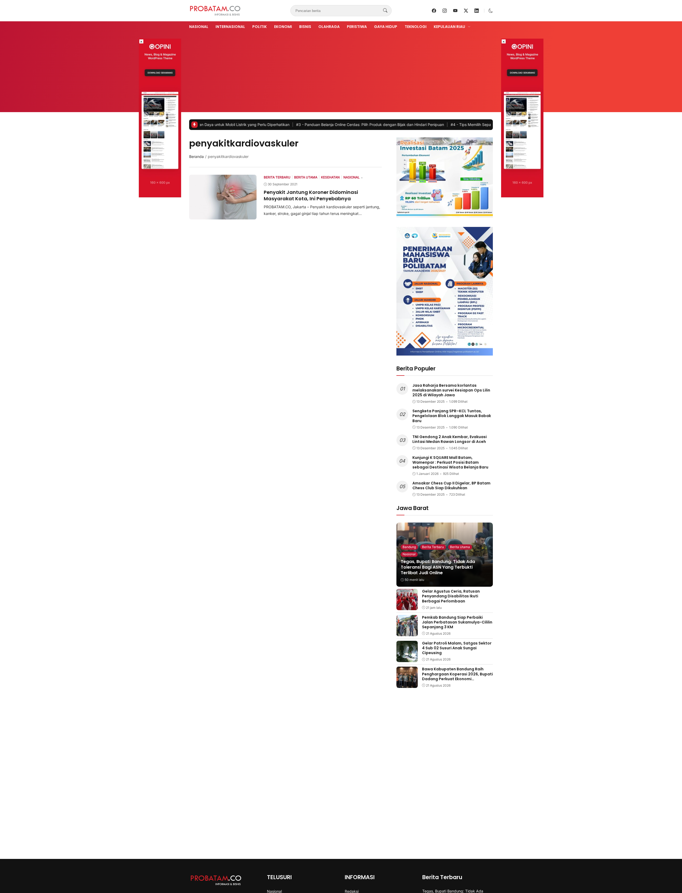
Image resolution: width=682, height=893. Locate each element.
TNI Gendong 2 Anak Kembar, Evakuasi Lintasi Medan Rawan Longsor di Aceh (449, 439)
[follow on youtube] (455, 10)
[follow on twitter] (466, 10)
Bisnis (305, 26)
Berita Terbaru (433, 547)
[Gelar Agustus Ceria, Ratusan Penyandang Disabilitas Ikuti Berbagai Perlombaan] (407, 606)
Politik (259, 26)
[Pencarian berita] (385, 10)
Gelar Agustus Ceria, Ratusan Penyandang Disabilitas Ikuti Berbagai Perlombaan (451, 596)
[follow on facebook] (434, 10)
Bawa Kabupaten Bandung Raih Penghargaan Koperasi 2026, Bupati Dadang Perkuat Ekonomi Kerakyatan (457, 676)
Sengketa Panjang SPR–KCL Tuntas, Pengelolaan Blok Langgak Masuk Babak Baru (451, 415)
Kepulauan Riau (449, 26)
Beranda (196, 156)
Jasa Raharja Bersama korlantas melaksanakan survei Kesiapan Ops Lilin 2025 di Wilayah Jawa (451, 390)
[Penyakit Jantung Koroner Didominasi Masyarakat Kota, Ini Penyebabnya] (223, 215)
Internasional (230, 26)
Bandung (409, 547)
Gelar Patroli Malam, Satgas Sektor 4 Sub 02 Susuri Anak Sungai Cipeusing (457, 648)
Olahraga (329, 26)
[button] (491, 10)
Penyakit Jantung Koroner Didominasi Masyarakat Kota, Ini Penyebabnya (311, 195)
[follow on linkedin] (476, 10)
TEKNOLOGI (416, 26)
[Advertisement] (341, 70)
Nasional (198, 26)
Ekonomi (283, 26)
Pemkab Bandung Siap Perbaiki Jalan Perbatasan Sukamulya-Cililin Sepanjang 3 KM (457, 622)
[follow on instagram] (444, 10)
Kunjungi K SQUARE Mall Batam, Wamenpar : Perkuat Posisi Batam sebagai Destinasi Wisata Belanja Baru (450, 462)
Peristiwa (357, 26)
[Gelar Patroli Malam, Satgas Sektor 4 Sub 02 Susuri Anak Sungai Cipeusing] (407, 658)
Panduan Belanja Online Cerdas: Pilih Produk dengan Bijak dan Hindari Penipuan (328, 124)
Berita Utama (460, 547)
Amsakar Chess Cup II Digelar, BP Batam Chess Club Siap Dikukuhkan (451, 485)
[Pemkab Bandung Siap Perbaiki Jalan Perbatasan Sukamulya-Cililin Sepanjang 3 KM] (407, 632)
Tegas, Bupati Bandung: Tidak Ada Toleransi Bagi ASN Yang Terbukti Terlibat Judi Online (438, 567)
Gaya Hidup (385, 26)
